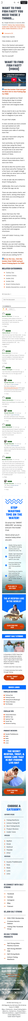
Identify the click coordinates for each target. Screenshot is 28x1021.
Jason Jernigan (14, 384)
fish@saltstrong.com (13, 974)
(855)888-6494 (13, 976)
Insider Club (12, 26)
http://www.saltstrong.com (11, 388)
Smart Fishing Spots (13, 284)
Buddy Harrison (14, 485)
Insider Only (5, 26)
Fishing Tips (11, 25)
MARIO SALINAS (15, 445)
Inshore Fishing (19, 25)
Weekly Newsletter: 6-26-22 (14, 28)
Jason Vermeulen (15, 414)
